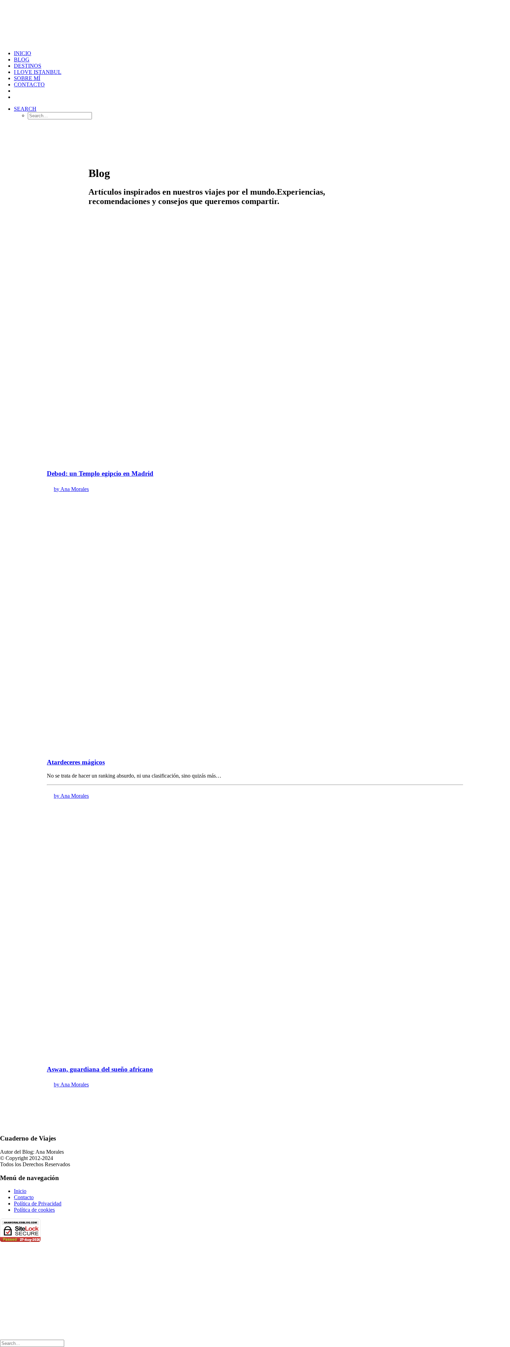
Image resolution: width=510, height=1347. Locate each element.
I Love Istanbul (37, 72)
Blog (21, 59)
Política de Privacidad (37, 1203)
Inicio (22, 53)
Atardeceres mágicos (76, 762)
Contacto (29, 84)
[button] (25, 109)
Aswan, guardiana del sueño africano (100, 1069)
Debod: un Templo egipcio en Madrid (100, 473)
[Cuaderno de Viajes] (255, 22)
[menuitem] (262, 53)
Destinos (27, 66)
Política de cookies (34, 1210)
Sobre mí (27, 78)
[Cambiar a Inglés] (17, 97)
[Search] (32, 1343)
